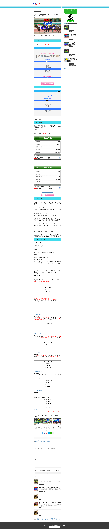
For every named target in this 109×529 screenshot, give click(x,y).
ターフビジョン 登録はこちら (38, 314)
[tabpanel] (38, 424)
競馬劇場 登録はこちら (37, 409)
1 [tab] (45, 430)
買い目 (48, 441)
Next (60, 424)
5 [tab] (50, 430)
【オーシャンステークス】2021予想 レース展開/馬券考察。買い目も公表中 (47, 518)
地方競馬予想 (64, 6)
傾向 (46, 441)
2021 (37, 441)
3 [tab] (47, 430)
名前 (35, 459)
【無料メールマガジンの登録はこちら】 (47, 80)
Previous (35, 424)
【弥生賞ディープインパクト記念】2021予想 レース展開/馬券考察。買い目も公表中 (48, 519)
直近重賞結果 (68, 6)
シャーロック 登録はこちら (38, 371)
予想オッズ (54, 6)
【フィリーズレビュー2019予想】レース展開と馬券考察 (47, 494)
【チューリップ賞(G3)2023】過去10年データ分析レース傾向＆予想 (47, 426)
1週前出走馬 (59, 6)
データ (43, 441)
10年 (35, 441)
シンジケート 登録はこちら (38, 352)
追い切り (50, 6)
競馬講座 (73, 6)
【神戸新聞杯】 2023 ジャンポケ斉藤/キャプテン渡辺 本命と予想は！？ (73, 59)
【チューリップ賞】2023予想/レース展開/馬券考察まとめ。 (38, 426)
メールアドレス (37, 463)
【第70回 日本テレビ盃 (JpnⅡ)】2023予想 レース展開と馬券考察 (73, 35)
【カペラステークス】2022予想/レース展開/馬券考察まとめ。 (48, 487)
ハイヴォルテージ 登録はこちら (38, 390)
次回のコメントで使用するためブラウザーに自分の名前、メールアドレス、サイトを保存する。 (47, 471)
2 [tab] (46, 430)
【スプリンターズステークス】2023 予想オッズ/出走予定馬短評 (73, 50)
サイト (35, 466)
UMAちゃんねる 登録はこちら (38, 333)
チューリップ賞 (37, 440)
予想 (40, 6)
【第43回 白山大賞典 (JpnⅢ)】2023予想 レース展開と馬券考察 (73, 43)
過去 (49, 441)
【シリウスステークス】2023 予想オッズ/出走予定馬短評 (73, 26)
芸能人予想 (35, 6)
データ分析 (45, 6)
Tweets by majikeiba (67, 68)
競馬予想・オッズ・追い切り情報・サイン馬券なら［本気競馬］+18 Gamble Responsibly (54, 525)
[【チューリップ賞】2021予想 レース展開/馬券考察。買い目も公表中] (49, 433)
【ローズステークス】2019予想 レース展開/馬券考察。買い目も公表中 (50, 510)
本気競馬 (54, 524)
